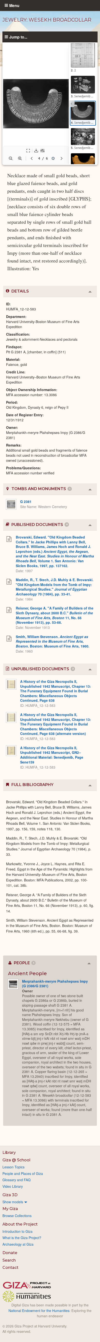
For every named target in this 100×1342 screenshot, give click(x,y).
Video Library (12, 1186)
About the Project (20, 1224)
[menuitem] (50, 1202)
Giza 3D (9, 1195)
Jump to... (18, 37)
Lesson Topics (13, 1167)
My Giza (10, 1208)
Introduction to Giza (17, 1231)
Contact (10, 1267)
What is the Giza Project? (21, 1237)
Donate (9, 1252)
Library (9, 1152)
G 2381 (26, 501)
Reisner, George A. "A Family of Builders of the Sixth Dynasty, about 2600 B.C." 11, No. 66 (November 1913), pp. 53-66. (54, 615)
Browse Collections (17, 1215)
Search (9, 1260)
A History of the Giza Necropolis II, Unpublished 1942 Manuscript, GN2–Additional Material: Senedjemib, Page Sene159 (51, 754)
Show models (12, 1202)
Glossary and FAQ (16, 1179)
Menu (14, 5)
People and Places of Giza (22, 1173)
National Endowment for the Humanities (38, 1310)
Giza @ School (16, 1160)
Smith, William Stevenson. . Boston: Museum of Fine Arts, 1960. (52, 641)
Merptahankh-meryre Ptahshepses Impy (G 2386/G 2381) (55, 983)
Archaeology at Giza (17, 1244)
